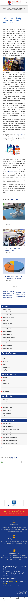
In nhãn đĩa (5, 364)
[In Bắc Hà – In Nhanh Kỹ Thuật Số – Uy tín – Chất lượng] (14, 2)
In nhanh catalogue (8, 326)
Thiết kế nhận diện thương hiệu (11, 429)
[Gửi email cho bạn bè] (17, 287)
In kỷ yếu (5, 343)
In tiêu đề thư (6, 367)
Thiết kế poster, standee (9, 432)
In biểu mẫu (6, 405)
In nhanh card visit (7, 334)
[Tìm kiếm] (26, 2)
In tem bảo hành (7, 312)
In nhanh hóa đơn (7, 348)
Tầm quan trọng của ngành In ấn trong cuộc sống (20, 294)
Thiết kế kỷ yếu (6, 423)
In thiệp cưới (6, 383)
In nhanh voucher (7, 309)
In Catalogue (6, 391)
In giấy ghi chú (6, 370)
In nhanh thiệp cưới (8, 340)
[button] (2, 3)
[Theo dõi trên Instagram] (20, 592)
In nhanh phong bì (7, 331)
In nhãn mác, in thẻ (7, 410)
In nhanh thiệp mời (7, 345)
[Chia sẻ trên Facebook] (11, 287)
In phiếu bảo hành (7, 413)
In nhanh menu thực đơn (9, 337)
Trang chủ (4, 8)
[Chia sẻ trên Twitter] (14, 287)
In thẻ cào (5, 380)
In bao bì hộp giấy (7, 323)
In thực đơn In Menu (8, 416)
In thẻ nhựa (5, 358)
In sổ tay (5, 356)
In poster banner (7, 386)
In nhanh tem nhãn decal (9, 315)
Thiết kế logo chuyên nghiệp (10, 443)
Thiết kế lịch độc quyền (9, 435)
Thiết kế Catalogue (8, 426)
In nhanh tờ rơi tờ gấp (8, 317)
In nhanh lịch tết (7, 329)
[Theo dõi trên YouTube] (25, 592)
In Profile (5, 377)
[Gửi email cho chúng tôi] (22, 592)
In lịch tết (5, 399)
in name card (19, 134)
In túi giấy (5, 320)
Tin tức (9, 8)
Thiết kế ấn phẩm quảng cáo (10, 440)
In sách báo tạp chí (8, 388)
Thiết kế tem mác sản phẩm (10, 437)
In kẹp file (5, 361)
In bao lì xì (5, 402)
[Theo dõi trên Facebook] (17, 592)
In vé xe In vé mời (7, 407)
